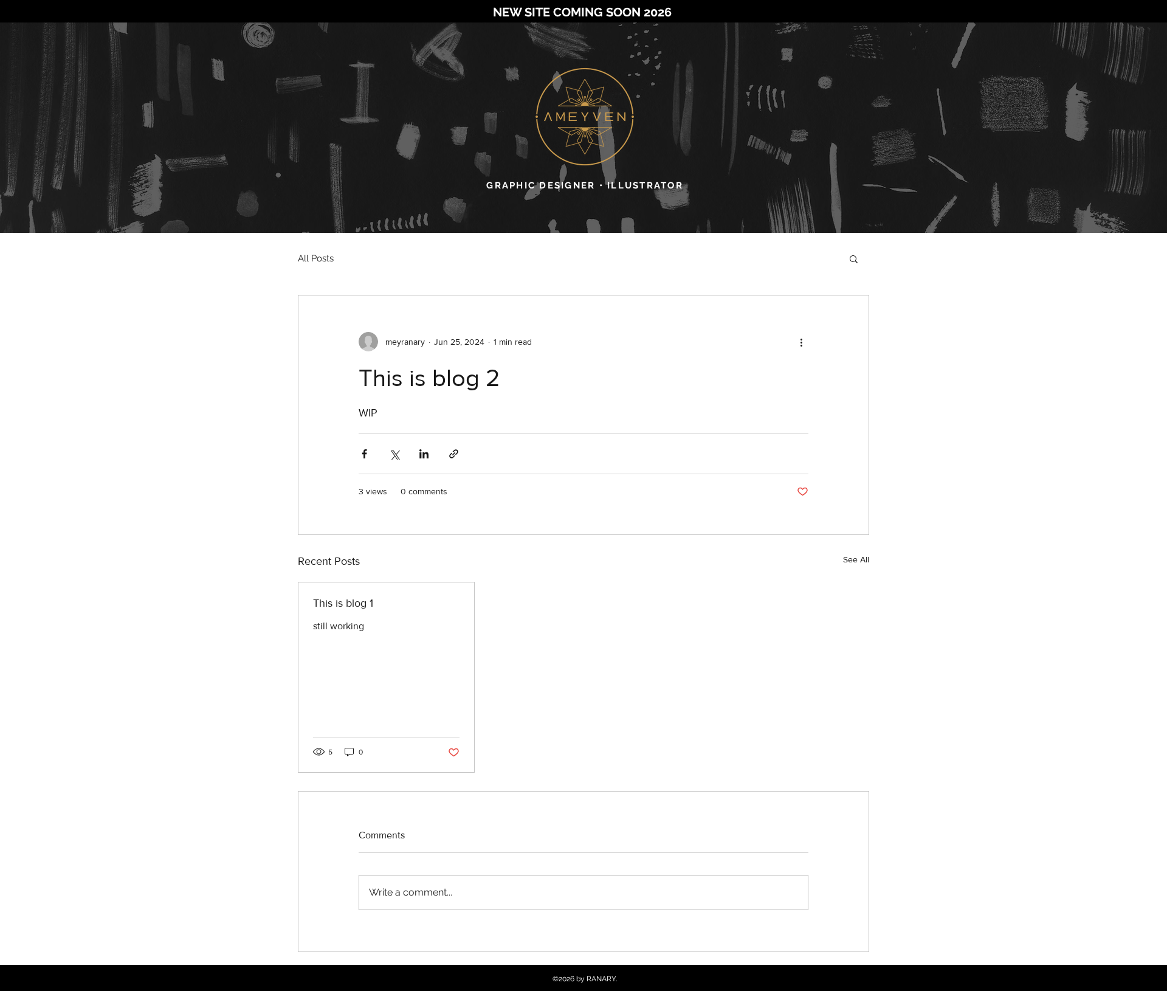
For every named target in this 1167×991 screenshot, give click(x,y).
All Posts (316, 258)
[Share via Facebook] (364, 454)
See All (856, 559)
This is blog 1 (343, 603)
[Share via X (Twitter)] (394, 454)
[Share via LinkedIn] (424, 454)
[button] (853, 258)
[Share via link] (454, 454)
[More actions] (801, 341)
